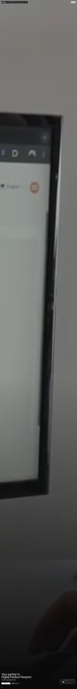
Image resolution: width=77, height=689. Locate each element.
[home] (4, 2)
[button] (22, 2)
